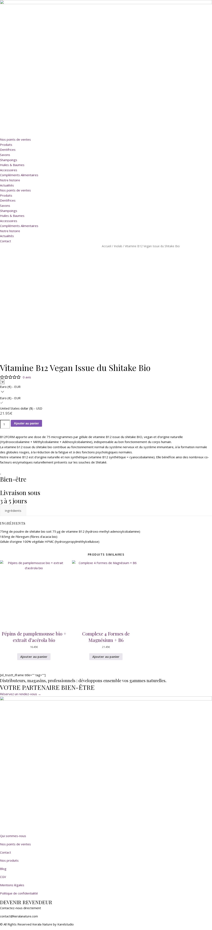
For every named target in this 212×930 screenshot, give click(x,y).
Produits (6, 145)
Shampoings (8, 160)
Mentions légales (12, 885)
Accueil (106, 246)
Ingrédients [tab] (13, 510)
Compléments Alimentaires (19, 175)
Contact (5, 852)
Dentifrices (8, 149)
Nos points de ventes (15, 139)
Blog (3, 869)
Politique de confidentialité (19, 893)
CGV (3, 877)
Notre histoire (10, 180)
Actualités (7, 185)
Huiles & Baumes (12, 165)
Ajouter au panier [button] (33, 656)
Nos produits (9, 860)
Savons (5, 155)
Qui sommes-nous (13, 836)
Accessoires (8, 170)
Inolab (118, 246)
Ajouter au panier (26, 423)
